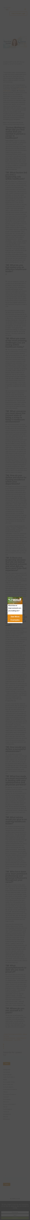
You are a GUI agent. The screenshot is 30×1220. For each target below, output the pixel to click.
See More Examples (15, 618)
